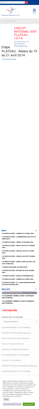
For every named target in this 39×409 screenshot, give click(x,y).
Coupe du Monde (11, 360)
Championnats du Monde (16, 371)
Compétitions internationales (19, 366)
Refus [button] (6, 399)
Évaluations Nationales (16, 338)
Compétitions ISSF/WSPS (15, 349)
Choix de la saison (12, 317)
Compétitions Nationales (16, 333)
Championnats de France (16, 327)
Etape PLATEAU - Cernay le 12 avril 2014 (18, 233)
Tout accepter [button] (29, 404)
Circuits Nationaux (21, 46)
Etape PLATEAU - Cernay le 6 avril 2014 (18, 279)
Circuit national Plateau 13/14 (15, 267)
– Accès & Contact (9, 59)
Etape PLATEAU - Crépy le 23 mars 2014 (18, 242)
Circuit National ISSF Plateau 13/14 (25, 33)
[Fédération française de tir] (13, 11)
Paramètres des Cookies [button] (12, 404)
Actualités (10, 310)
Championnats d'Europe (16, 355)
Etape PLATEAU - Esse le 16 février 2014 (18, 276)
